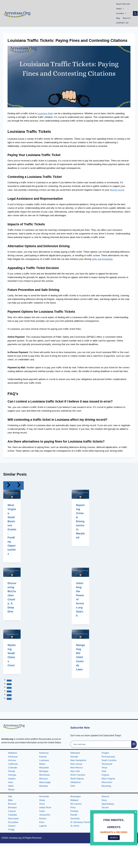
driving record (117, 190)
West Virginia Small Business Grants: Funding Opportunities (12, 529)
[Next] (18, 485)
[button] (135, 13)
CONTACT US (122, 23)
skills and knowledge (102, 259)
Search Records (123, 4)
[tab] (9, 680)
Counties (120, 13)
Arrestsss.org (15, 838)
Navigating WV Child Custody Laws (80, 657)
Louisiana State (45, 113)
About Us (126, 18)
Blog (118, 18)
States (119, 9)
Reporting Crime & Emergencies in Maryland (80, 521)
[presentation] (12, 494)
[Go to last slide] (8, 485)
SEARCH (114, 838)
